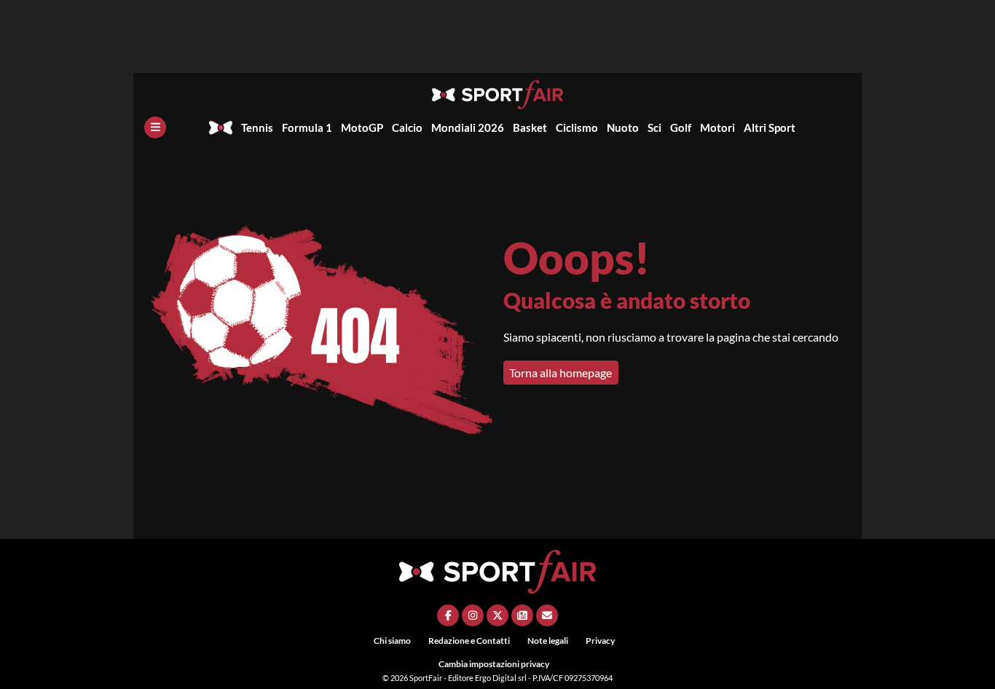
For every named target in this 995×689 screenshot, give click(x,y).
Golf (680, 127)
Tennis (257, 127)
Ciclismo (577, 127)
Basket (530, 127)
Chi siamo (392, 640)
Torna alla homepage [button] (560, 372)
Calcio (407, 127)
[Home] (220, 127)
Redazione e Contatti (469, 640)
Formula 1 (307, 127)
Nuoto (623, 127)
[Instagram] (473, 615)
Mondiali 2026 (467, 127)
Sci (654, 127)
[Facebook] (448, 615)
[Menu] (155, 127)
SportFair (426, 677)
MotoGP (362, 127)
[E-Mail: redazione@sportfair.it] (547, 615)
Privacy (600, 640)
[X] (497, 615)
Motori (717, 127)
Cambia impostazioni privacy (493, 663)
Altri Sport (769, 127)
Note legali (547, 640)
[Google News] (522, 615)
